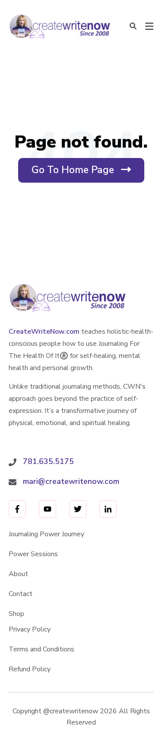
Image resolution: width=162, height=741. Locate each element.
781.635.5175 (48, 461)
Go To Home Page (85, 173)
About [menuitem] (18, 574)
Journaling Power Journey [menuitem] (46, 534)
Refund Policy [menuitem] (30, 669)
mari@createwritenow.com (71, 481)
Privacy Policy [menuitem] (30, 629)
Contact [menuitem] (20, 594)
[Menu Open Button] (149, 26)
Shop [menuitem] (16, 614)
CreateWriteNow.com (44, 331)
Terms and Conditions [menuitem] (41, 649)
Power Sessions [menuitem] (33, 554)
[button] (133, 26)
